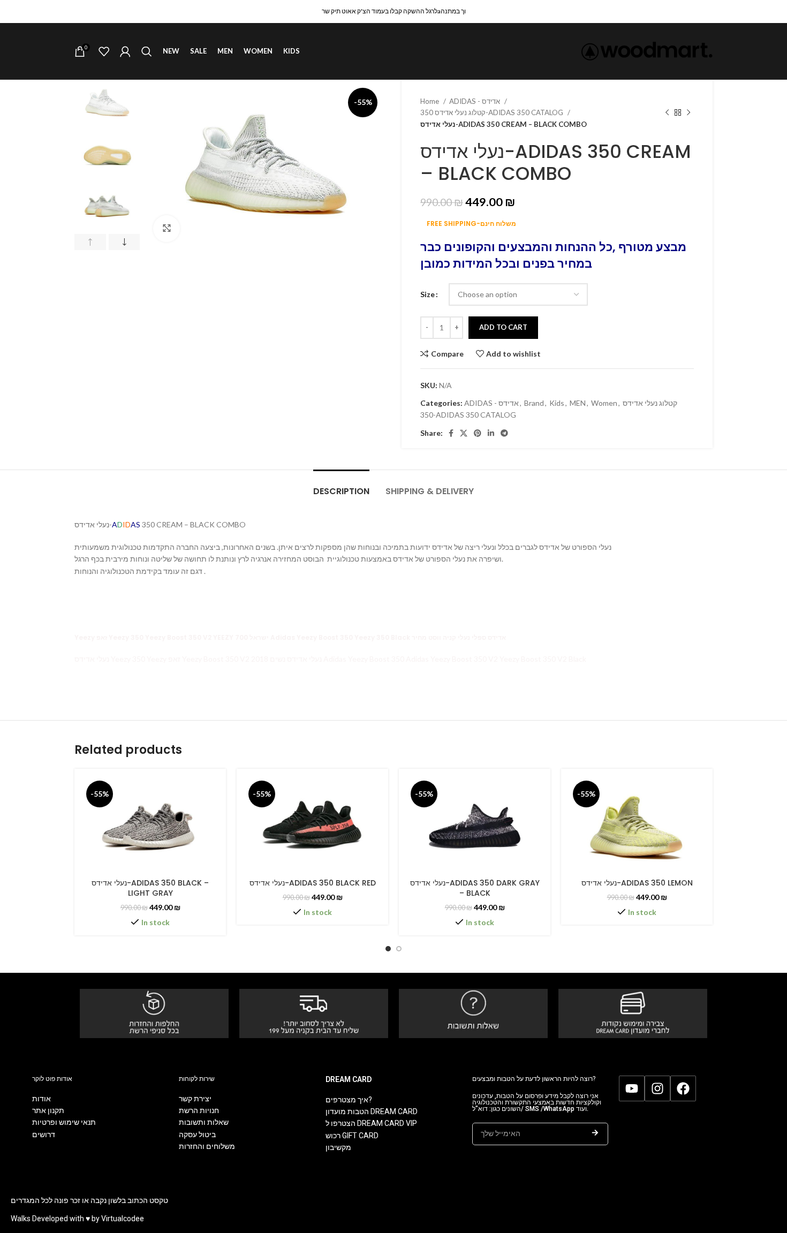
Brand (534, 402)
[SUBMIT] (595, 1134)
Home (430, 101)
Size (427, 294)
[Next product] (688, 113)
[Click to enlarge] (166, 228)
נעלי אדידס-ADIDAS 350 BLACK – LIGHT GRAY (150, 888)
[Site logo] (647, 50)
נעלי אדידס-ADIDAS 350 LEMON (637, 883)
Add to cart (503, 327)
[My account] (125, 51)
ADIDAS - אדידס (475, 101)
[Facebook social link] (451, 433)
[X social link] (464, 433)
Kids (556, 402)
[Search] (146, 51)
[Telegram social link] (504, 433)
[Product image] (150, 825)
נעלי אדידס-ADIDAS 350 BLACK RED (312, 883)
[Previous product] (667, 113)
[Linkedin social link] (491, 433)
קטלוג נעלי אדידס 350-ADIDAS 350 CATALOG (492, 112)
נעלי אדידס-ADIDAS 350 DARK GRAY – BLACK (475, 888)
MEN (578, 402)
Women (604, 402)
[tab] (341, 486)
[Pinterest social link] (478, 433)
